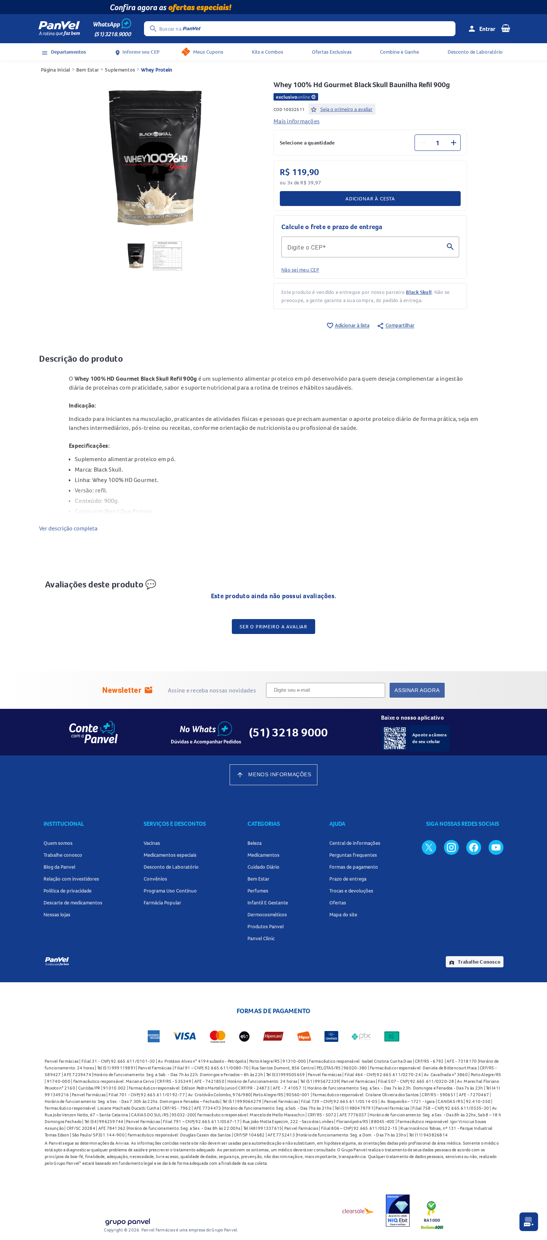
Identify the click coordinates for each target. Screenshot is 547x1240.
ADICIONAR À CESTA (370, 198)
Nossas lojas (57, 914)
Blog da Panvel (59, 866)
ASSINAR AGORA (416, 690)
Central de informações (354, 843)
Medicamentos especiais (170, 854)
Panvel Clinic (261, 938)
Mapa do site (343, 914)
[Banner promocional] (273, 7)
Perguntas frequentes (353, 854)
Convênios (155, 878)
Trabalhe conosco (63, 854)
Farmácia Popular (162, 902)
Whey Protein (156, 69)
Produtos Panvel (265, 926)
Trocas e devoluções (351, 890)
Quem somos (58, 843)
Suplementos (120, 69)
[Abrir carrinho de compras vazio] (505, 27)
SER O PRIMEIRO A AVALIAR (273, 626)
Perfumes (257, 890)
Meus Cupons (208, 51)
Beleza (254, 843)
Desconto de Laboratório (475, 51)
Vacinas (152, 843)
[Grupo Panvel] (127, 1220)
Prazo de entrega (348, 878)
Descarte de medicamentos (73, 902)
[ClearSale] (358, 1211)
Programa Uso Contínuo (170, 890)
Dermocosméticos (267, 914)
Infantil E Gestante (267, 902)
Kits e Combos (267, 51)
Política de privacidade (68, 890)
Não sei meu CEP (300, 269)
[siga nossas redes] (429, 847)
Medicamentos (263, 854)
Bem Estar (87, 69)
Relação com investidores (71, 878)
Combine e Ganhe (399, 51)
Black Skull (419, 292)
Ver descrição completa (68, 528)
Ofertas (337, 902)
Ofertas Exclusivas (332, 51)
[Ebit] (398, 1211)
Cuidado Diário (263, 866)
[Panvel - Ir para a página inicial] (59, 28)
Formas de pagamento (353, 866)
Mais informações (297, 121)
